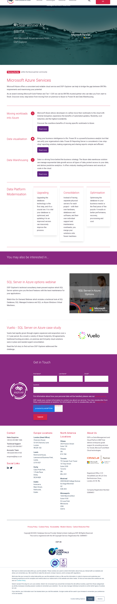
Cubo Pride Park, (39, 470)
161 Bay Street (65, 464)
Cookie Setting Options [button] (78, 599)
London (36, 445)
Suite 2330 (64, 466)
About (38, 10)
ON (61, 451)
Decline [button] (100, 599)
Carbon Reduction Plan (81, 527)
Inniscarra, (37, 484)
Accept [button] (90, 599)
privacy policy (100, 396)
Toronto (63, 469)
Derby (36, 475)
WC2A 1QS (37, 448)
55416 (62, 509)
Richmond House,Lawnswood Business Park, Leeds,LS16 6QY (43, 457)
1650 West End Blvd (67, 496)
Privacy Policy (101, 402)
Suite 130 (63, 446)
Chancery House (39, 440)
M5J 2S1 (63, 474)
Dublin (36, 482)
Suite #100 (64, 498)
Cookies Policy (44, 527)
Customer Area (49, 10)
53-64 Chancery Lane (41, 443)
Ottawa (63, 449)
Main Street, (38, 487)
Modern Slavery (66, 527)
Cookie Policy (21, 580)
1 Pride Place (38, 472)
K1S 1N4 (63, 454)
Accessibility (54, 527)
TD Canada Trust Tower (68, 461)
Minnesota (64, 504)
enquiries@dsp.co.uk (14, 456)
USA (62, 506)
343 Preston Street (67, 444)
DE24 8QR (37, 477)
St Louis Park (65, 501)
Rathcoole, (37, 490)
